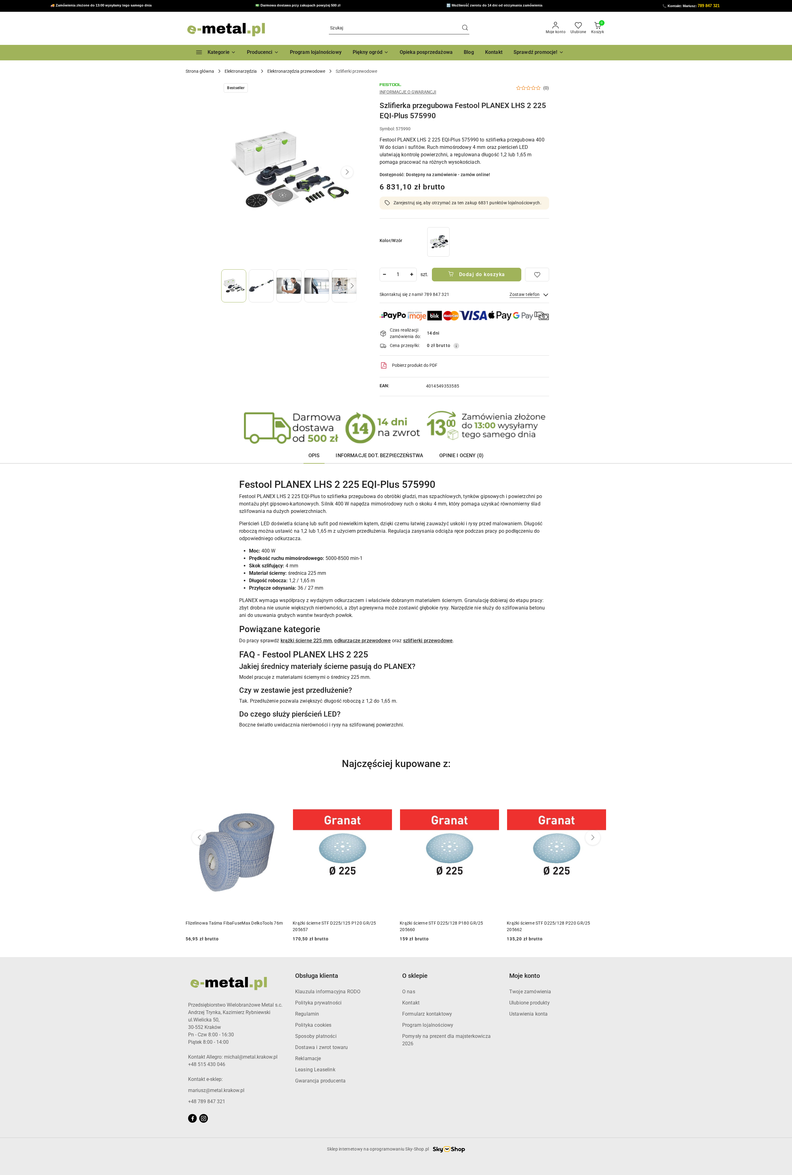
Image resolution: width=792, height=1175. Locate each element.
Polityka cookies (313, 1025)
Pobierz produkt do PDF (414, 365)
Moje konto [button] (524, 975)
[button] (262, 52)
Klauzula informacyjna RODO (327, 992)
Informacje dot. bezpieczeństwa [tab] (379, 455)
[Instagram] (203, 1118)
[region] (438, 242)
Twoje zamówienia (530, 992)
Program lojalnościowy (427, 1025)
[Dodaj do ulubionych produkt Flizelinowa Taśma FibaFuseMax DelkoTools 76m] (278, 789)
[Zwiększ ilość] (411, 274)
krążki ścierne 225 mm (306, 641)
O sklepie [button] (415, 975)
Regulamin (307, 1014)
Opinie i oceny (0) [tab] (461, 455)
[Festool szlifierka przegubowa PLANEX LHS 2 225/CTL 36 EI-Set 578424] (438, 242)
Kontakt (411, 1003)
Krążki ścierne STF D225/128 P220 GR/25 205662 (548, 926)
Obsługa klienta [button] (316, 975)
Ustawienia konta (528, 1014)
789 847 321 (709, 5)
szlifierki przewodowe (428, 641)
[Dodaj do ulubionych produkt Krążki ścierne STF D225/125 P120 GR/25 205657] (385, 789)
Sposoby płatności (316, 1036)
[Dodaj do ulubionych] (537, 274)
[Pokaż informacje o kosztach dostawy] (456, 345)
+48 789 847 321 (206, 1101)
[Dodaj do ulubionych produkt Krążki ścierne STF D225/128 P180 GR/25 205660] (492, 789)
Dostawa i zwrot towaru (321, 1047)
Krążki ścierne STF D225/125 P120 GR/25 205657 (334, 926)
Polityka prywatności (318, 1003)
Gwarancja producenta (320, 1081)
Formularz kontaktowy (427, 1014)
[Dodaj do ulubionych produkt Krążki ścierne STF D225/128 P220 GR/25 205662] (599, 789)
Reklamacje (308, 1058)
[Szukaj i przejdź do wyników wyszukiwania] (465, 28)
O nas (408, 992)
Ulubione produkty (529, 1003)
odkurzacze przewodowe (362, 641)
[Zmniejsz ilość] (384, 274)
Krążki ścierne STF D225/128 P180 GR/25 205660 (441, 926)
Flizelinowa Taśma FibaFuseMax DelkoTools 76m (234, 923)
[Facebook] (192, 1118)
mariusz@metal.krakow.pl (216, 1090)
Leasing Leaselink (315, 1070)
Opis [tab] (314, 455)
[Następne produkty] (592, 838)
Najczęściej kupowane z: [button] (396, 764)
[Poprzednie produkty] (199, 838)
